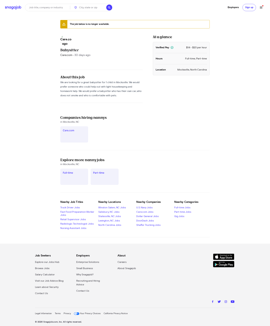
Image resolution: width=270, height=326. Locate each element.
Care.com (66, 55)
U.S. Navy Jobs (144, 207)
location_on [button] (75, 7)
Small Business (84, 268)
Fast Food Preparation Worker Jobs (77, 213)
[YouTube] (232, 302)
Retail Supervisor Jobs (73, 219)
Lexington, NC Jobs (109, 220)
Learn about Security (47, 287)
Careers (122, 262)
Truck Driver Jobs (70, 207)
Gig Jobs (179, 216)
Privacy (67, 313)
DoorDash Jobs (145, 220)
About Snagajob (127, 268)
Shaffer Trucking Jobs (148, 225)
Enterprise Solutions (87, 262)
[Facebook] (212, 302)
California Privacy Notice (116, 313)
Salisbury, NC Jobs (109, 212)
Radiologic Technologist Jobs (77, 224)
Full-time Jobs (182, 207)
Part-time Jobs (182, 212)
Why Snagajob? (85, 274)
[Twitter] (219, 302)
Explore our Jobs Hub (47, 262)
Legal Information (43, 313)
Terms (57, 313)
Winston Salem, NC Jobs (112, 207)
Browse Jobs (42, 268)
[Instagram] (226, 302)
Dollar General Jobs (147, 216)
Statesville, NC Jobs (109, 216)
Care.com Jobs (144, 212)
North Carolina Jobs (109, 225)
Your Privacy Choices (90, 313)
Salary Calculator (45, 274)
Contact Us (41, 293)
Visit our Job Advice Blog (49, 281)
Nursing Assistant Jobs (73, 228)
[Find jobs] (109, 7)
